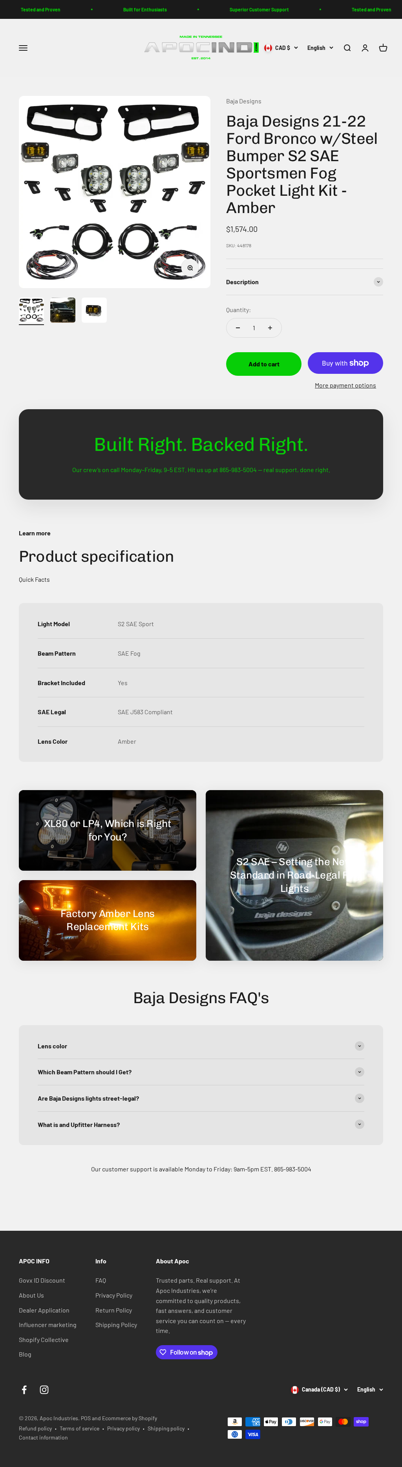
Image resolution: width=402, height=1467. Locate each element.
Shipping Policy (116, 1324)
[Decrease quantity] (238, 327)
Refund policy (35, 1428)
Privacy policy (123, 1428)
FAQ (100, 1280)
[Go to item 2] (62, 311)
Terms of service (79, 1428)
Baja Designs (243, 101)
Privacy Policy (113, 1295)
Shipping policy (166, 1428)
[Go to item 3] (94, 311)
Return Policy (113, 1310)
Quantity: (238, 309)
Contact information (43, 1437)
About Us (31, 1295)
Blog (25, 1354)
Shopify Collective (44, 1339)
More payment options (345, 385)
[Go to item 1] (31, 311)
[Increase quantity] (270, 327)
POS (86, 1418)
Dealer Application (44, 1310)
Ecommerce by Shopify (129, 1418)
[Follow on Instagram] (44, 1389)
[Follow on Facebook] (24, 1389)
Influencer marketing (48, 1324)
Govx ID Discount (42, 1280)
